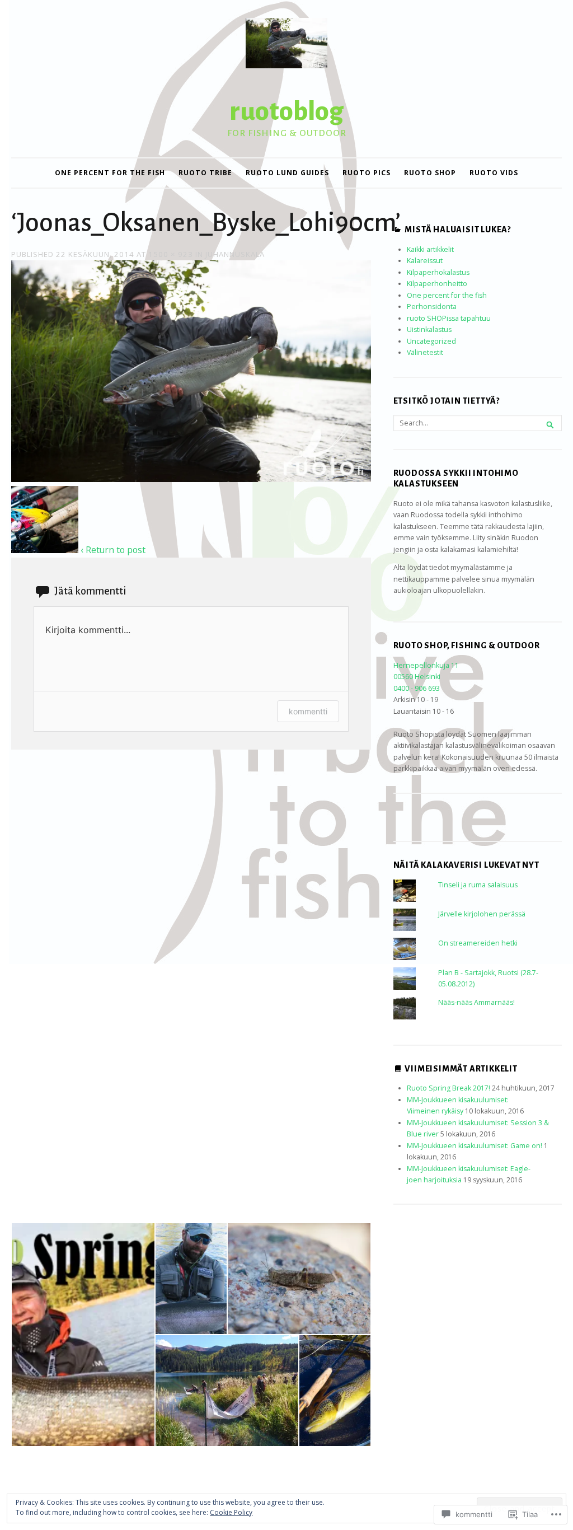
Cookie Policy (231, 1512)
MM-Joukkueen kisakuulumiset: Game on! (474, 1145)
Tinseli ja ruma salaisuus (478, 885)
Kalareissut (425, 260)
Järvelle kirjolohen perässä (481, 914)
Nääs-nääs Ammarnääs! (476, 1002)
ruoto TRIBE (205, 172)
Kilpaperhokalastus (438, 272)
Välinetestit (425, 352)
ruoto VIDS (493, 172)
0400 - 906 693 (416, 688)
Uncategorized (431, 341)
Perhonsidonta (432, 306)
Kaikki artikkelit (430, 249)
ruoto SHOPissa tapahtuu (449, 318)
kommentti (308, 711)
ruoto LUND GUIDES (287, 172)
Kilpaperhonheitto (437, 283)
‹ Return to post (113, 550)
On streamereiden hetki (478, 943)
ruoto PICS (366, 172)
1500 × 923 (170, 254)
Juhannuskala (235, 254)
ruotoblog (286, 111)
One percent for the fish (110, 172)
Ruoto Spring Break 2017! (448, 1088)
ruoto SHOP (430, 172)
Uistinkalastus (429, 329)
